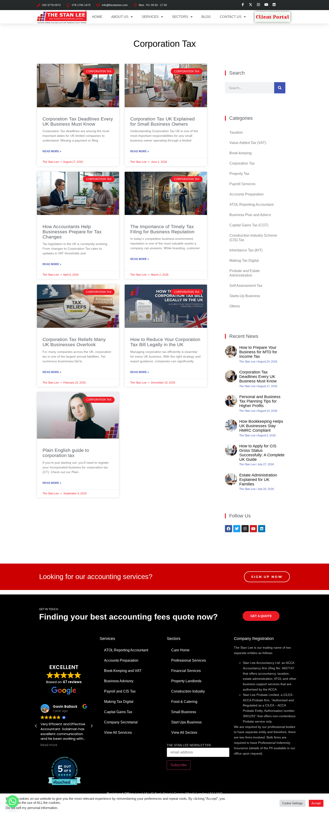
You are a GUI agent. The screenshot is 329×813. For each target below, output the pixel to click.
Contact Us (230, 17)
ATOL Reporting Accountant (251, 204)
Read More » (52, 151)
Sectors (180, 17)
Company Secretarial (121, 722)
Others (234, 306)
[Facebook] (228, 528)
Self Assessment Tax (245, 285)
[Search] (279, 87)
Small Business (183, 712)
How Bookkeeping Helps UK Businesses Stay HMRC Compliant (261, 426)
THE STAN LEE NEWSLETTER (189, 745)
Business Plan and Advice (250, 215)
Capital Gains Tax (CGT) (248, 225)
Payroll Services (242, 184)
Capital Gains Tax (118, 712)
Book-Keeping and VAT (122, 671)
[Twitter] (236, 528)
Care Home (180, 650)
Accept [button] (316, 803)
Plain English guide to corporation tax (66, 453)
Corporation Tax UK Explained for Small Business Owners (162, 121)
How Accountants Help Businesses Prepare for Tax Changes (72, 231)
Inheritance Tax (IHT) (246, 250)
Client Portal (272, 16)
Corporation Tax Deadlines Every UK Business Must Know (78, 121)
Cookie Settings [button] (292, 803)
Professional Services (188, 660)
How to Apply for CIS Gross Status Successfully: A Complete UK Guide (261, 452)
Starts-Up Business (244, 296)
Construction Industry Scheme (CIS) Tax (253, 238)
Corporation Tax (242, 163)
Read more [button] (49, 745)
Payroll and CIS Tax (120, 691)
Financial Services (186, 671)
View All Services (118, 732)
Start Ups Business (186, 722)
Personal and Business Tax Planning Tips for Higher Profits (259, 401)
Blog (206, 17)
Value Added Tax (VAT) (247, 143)
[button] (91, 726)
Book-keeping (240, 153)
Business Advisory (118, 681)
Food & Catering (184, 702)
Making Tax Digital (244, 260)
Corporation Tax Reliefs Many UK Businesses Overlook (74, 342)
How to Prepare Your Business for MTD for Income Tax (258, 352)
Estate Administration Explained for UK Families (258, 479)
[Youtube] (253, 528)
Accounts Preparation (246, 194)
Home (97, 17)
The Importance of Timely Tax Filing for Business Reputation (162, 229)
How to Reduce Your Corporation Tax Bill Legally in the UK (165, 342)
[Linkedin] (261, 528)
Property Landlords (186, 681)
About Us (119, 17)
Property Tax (239, 174)
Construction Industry (188, 691)
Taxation (236, 132)
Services (150, 17)
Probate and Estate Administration (244, 273)
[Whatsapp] (12, 801)
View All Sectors (184, 732)
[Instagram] (245, 528)
